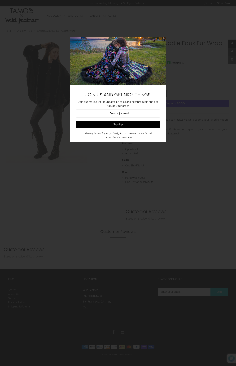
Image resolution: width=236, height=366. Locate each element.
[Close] (162, 40)
